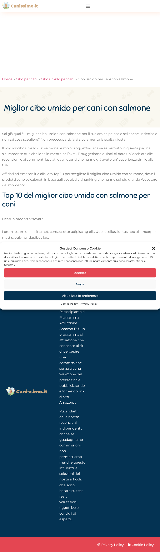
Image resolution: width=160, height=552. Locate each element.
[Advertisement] (80, 43)
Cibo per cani (27, 79)
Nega (80, 284)
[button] (154, 248)
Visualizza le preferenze (80, 296)
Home (7, 79)
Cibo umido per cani (57, 79)
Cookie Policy (69, 303)
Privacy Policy (89, 303)
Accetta (80, 273)
